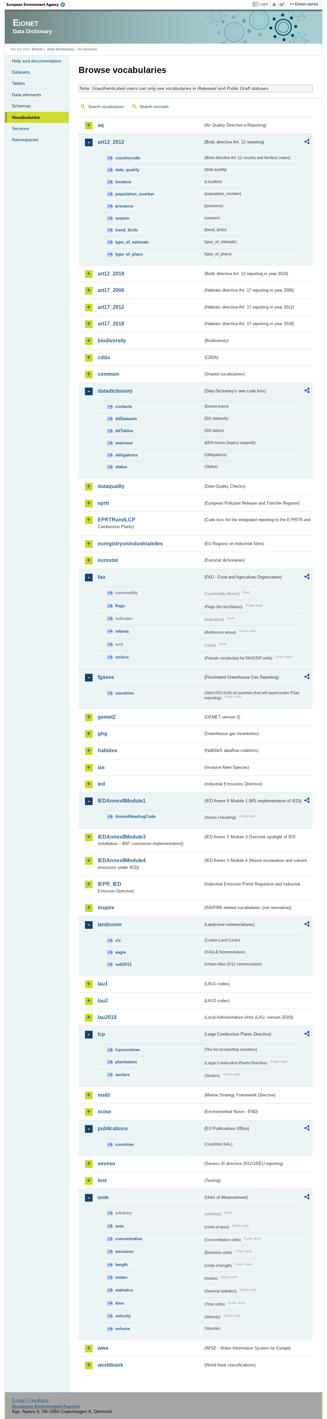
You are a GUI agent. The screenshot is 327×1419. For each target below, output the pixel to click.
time (119, 1303)
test (102, 1180)
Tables (18, 83)
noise (104, 1111)
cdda (104, 357)
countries (124, 693)
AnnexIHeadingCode (135, 816)
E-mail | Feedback (30, 1400)
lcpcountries (127, 1049)
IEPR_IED (109, 884)
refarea (122, 631)
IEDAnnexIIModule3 (122, 837)
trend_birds (126, 230)
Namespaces (25, 139)
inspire (106, 907)
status (121, 466)
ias (101, 767)
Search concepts (154, 107)
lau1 (103, 983)
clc (118, 940)
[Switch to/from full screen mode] (283, 4)
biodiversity (112, 340)
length (121, 1264)
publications (113, 1128)
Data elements (26, 94)
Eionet (37, 49)
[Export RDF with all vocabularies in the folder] (306, 142)
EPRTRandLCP (116, 519)
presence (124, 206)
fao (101, 577)
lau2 (103, 1000)
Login (263, 4)
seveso (106, 1163)
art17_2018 (111, 323)
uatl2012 (123, 964)
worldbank (110, 1365)
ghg (102, 733)
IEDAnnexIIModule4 (122, 860)
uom (103, 1197)
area (119, 1226)
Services (20, 128)
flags (120, 605)
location (123, 181)
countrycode (127, 158)
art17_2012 (111, 307)
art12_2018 (111, 273)
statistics (124, 1290)
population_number (134, 194)
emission (124, 1251)
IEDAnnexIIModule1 (122, 801)
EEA (38, 4)
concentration (128, 1238)
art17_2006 (111, 290)
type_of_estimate (131, 242)
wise (103, 1348)
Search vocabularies (106, 107)
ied (101, 784)
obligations (126, 455)
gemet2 (107, 717)
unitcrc (122, 657)
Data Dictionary (60, 49)
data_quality (127, 169)
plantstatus (126, 1061)
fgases (106, 677)
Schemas (21, 105)
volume (122, 1328)
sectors (122, 1074)
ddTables (124, 430)
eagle (120, 952)
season (122, 218)
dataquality (111, 486)
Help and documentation (36, 60)
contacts (123, 406)
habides (107, 750)
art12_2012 (111, 142)
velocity (123, 1315)
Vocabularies (26, 117)
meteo (121, 1277)
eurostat (108, 560)
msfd (104, 1095)
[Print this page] (275, 4)
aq (101, 125)
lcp (101, 1034)
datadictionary (115, 391)
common (108, 374)
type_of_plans (129, 254)
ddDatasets (126, 418)
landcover (110, 924)
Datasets (21, 72)
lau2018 (107, 1017)
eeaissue (124, 442)
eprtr (103, 503)
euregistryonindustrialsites (130, 543)
